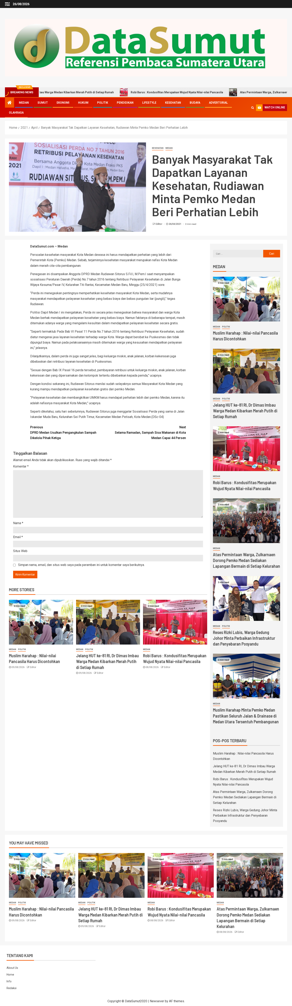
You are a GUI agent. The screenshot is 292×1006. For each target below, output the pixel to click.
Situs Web (20, 551)
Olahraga (16, 112)
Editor (159, 224)
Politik (102, 102)
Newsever (157, 1001)
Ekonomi (63, 102)
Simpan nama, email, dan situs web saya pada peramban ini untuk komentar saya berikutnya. (81, 565)
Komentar (21, 466)
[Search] (252, 107)
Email (18, 537)
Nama (18, 523)
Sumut (43, 102)
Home (10, 974)
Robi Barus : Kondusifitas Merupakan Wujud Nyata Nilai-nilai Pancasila (134, 92)
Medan (24, 102)
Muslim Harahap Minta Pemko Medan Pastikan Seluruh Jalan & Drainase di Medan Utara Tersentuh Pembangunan (246, 715)
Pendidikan (125, 102)
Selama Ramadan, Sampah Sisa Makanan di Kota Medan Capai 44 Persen (150, 432)
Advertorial (218, 102)
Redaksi (11, 988)
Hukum (83, 102)
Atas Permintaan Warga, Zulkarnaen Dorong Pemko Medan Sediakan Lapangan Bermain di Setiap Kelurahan (246, 560)
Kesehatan (173, 102)
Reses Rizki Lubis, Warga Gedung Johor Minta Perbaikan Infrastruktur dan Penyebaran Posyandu (244, 638)
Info (9, 981)
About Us (12, 967)
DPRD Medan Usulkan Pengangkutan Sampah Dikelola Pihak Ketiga (63, 432)
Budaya (195, 102)
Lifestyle (149, 102)
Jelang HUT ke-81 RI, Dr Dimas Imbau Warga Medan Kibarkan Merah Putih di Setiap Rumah (107, 661)
